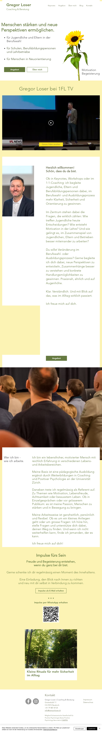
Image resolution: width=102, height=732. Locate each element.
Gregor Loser (18, 4)
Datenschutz (88, 702)
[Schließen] (99, 728)
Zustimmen (92, 729)
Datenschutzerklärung (50, 730)
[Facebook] (28, 701)
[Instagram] (36, 701)
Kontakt (50, 695)
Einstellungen (79, 729)
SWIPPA (65, 720)
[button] (50, 590)
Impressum (87, 700)
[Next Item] (74, 648)
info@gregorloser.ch (53, 710)
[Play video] (51, 122)
